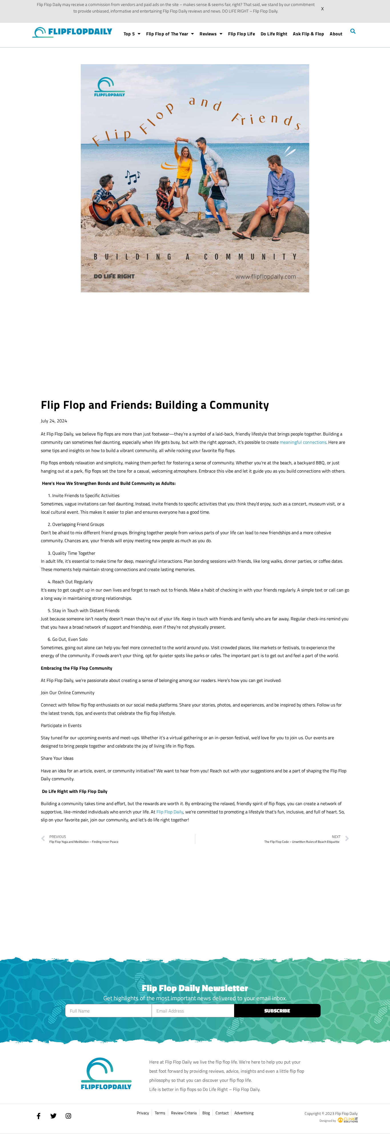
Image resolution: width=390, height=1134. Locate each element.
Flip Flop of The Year (167, 33)
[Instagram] (68, 1116)
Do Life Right (274, 33)
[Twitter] (53, 1116)
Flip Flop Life (241, 33)
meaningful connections (303, 442)
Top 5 (129, 33)
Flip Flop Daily (169, 811)
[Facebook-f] (38, 1116)
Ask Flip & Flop (308, 33)
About (336, 33)
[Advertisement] (195, 346)
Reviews (208, 33)
